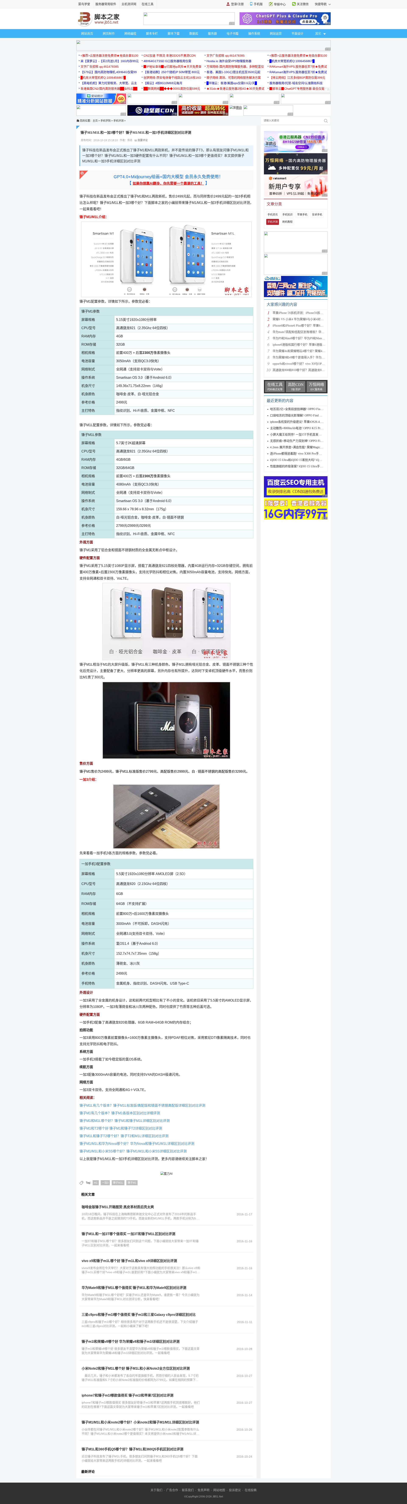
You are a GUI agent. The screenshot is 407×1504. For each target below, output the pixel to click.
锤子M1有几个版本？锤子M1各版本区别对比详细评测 (119, 1113)
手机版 (258, 4)
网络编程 (130, 33)
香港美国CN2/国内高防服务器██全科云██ (109, 88)
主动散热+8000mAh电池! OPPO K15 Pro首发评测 (302, 428)
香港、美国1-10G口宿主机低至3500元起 (233, 72)
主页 (95, 120)
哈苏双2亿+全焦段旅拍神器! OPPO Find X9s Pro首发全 (305, 409)
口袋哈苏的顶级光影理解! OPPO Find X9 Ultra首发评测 (306, 415)
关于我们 (156, 1490)
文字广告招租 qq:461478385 (225, 55)
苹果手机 (302, 214)
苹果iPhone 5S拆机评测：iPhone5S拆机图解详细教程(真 (309, 312)
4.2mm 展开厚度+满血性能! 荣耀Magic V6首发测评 (303, 447)
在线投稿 (250, 1490)
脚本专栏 (152, 33)
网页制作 (109, 33)
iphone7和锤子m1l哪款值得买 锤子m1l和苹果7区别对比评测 (127, 1395)
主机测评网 (128, 4)
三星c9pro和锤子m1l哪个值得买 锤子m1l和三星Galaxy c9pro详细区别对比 (139, 1314)
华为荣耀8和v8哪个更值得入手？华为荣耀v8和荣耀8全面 (310, 357)
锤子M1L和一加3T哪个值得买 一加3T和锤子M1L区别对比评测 (128, 1234)
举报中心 (280, 4)
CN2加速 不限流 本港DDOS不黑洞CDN (170, 55)
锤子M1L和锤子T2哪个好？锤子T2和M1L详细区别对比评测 (124, 1136)
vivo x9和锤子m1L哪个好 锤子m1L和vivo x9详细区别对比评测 (129, 1261)
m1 (96, 1182)
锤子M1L (118, 1182)
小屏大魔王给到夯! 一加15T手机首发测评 (297, 434)
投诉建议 (235, 1490)
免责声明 (203, 1490)
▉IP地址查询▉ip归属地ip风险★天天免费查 (172, 66)
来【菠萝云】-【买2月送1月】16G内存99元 (110, 61)
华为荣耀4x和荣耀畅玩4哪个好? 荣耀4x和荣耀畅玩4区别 (309, 351)
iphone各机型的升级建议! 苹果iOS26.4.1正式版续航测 (305, 421)
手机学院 (105, 120)
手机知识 (287, 214)
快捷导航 (321, 4)
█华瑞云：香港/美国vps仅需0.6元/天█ (231, 83)
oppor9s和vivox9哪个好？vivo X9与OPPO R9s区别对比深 (309, 363)
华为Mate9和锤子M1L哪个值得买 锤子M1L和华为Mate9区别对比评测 (134, 1288)
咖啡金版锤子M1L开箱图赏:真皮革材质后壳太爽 (118, 1207)
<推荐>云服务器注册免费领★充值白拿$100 (109, 55)
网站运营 (276, 33)
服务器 (212, 33)
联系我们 (188, 1490)
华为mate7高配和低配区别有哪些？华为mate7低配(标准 (308, 332)
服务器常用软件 (105, 4)
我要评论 (142, 140)
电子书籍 (232, 33)
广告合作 (172, 1490)
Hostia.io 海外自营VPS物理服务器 (228, 61)
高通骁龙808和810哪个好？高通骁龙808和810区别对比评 (310, 370)
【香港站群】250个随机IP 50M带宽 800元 (172, 72)
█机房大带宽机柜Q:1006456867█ (292, 61)
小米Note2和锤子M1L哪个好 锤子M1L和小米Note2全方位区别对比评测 (136, 1368)
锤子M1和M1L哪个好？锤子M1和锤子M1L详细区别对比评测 (124, 1121)
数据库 (193, 33)
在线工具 (147, 4)
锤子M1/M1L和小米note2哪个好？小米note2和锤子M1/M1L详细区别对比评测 (140, 1422)
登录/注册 (237, 4)
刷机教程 (287, 221)
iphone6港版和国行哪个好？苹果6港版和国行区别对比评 (309, 344)
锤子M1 (132, 1182)
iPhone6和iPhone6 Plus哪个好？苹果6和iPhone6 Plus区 (307, 325)
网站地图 (219, 1490)
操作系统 (254, 33)
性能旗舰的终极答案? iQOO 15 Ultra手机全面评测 (302, 466)
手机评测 (118, 120)
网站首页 (87, 33)
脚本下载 (174, 33)
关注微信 (303, 4)
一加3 (105, 1182)
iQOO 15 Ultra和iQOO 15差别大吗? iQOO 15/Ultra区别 (305, 460)
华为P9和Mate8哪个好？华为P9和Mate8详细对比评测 (307, 338)
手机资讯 (273, 214)
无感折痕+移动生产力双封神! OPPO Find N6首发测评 (305, 440)
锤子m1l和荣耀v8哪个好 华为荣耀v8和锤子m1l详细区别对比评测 (131, 1341)
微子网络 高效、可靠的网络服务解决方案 (233, 77)
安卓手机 (317, 214)
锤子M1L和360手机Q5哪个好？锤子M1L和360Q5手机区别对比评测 (132, 1449)
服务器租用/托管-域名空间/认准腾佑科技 (296, 83)
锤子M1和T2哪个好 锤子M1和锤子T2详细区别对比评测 (120, 1128)
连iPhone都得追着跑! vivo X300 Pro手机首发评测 (302, 453)
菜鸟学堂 (84, 4)
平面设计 (297, 33)
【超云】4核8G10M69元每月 (163, 83)
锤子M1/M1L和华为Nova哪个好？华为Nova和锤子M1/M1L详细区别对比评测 (136, 1143)
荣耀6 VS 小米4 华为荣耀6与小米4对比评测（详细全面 (308, 319)
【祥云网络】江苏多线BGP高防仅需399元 (297, 77)
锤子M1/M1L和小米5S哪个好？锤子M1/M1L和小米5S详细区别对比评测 (133, 1151)
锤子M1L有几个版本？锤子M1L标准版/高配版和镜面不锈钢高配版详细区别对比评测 (142, 1105)
